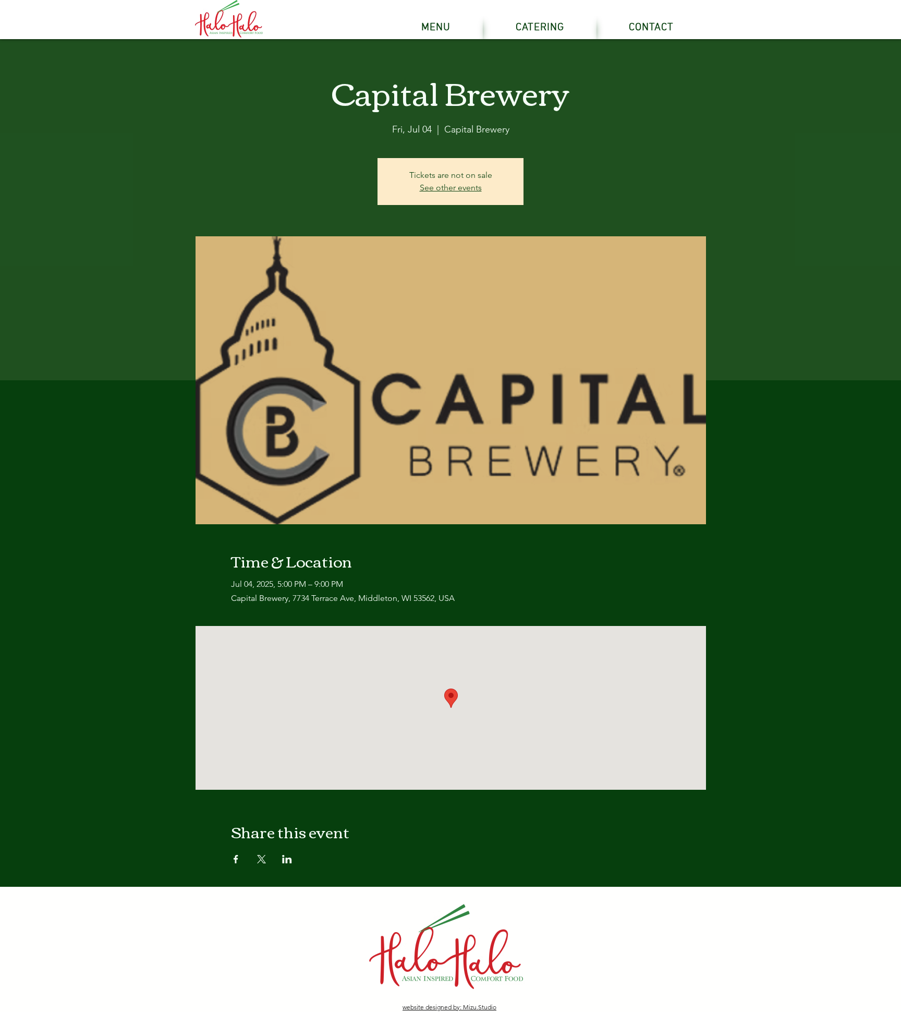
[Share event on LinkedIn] (287, 859)
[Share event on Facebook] (236, 859)
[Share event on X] (261, 859)
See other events (451, 187)
